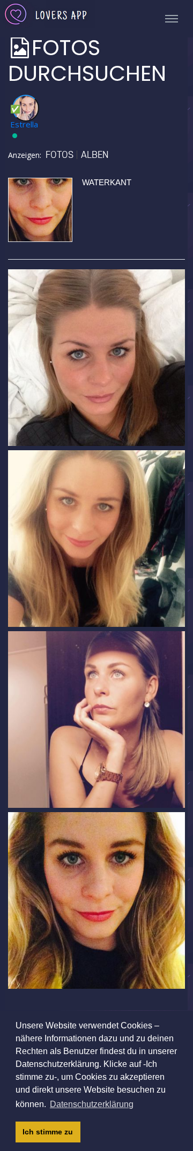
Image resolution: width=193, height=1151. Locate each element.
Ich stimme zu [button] (48, 1131)
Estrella (24, 124)
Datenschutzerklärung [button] (91, 1104)
